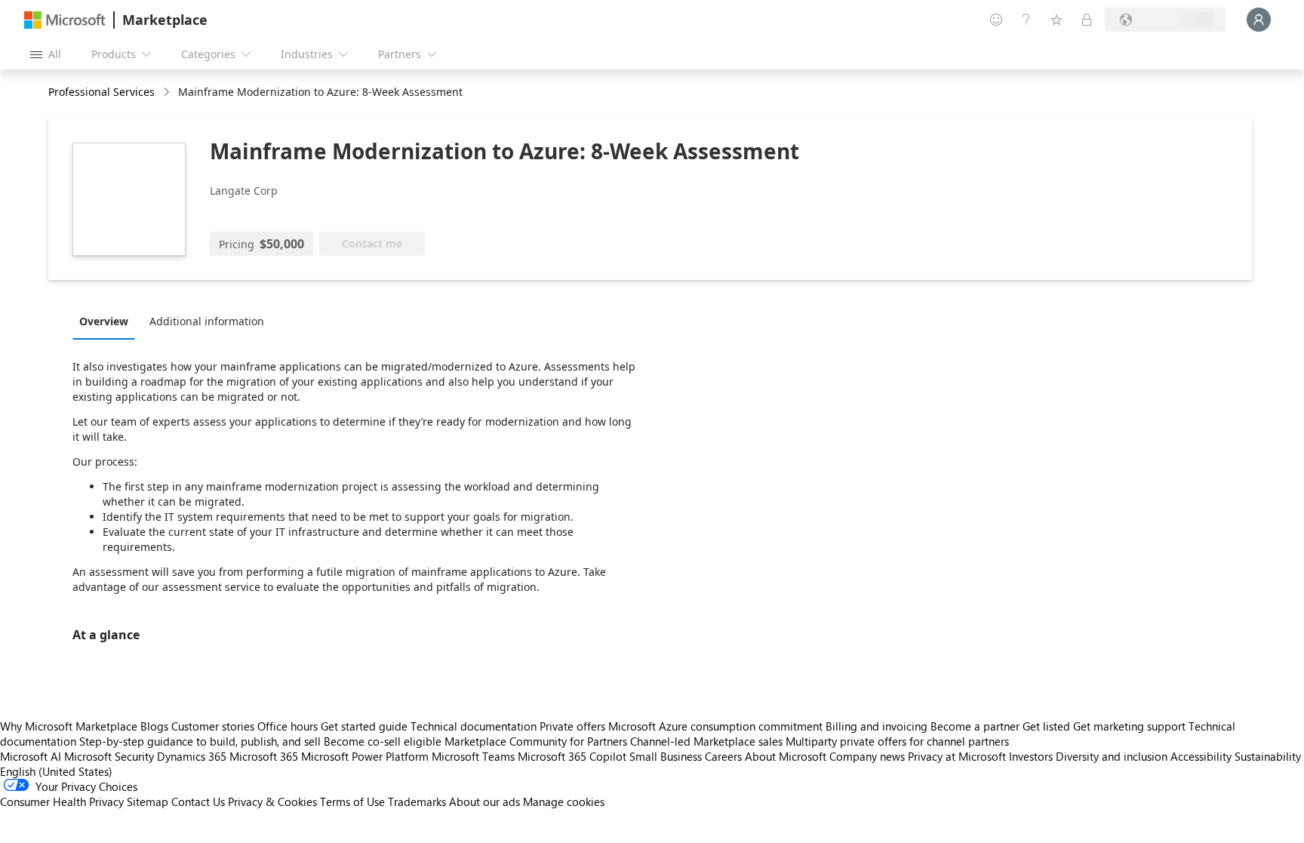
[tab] (107, 320)
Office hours (287, 726)
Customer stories (212, 726)
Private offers (572, 726)
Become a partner (975, 726)
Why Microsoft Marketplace (68, 726)
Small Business (665, 756)
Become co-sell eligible (382, 741)
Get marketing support (1129, 726)
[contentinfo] (168, 92)
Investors (1031, 756)
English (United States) (56, 771)
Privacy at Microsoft (957, 756)
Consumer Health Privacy (62, 801)
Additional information (206, 321)
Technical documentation (474, 726)
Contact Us (198, 801)
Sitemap (147, 801)
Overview (103, 321)
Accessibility (1201, 756)
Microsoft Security (109, 756)
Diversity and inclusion (1111, 756)
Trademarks (417, 801)
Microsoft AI (30, 756)
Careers (723, 756)
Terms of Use (352, 801)
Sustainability (1268, 756)
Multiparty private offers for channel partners (897, 741)
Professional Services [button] (101, 92)
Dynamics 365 (191, 756)
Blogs (154, 726)
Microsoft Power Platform (365, 756)
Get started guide (364, 726)
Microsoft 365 (263, 756)
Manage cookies (563, 801)
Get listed (1046, 726)
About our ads (484, 801)
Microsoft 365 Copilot (572, 756)
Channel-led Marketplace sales (706, 741)
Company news (867, 756)
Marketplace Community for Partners (535, 741)
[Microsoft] (65, 20)
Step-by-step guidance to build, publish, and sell (200, 741)
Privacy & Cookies (272, 801)
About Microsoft (785, 756)
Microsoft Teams (473, 756)
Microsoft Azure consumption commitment (717, 726)
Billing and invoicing (876, 726)
